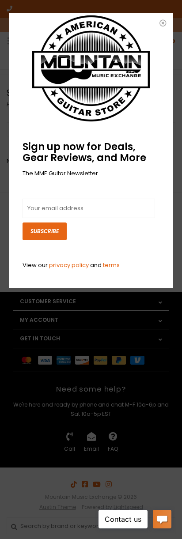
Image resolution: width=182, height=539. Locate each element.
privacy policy (69, 265)
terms (111, 265)
